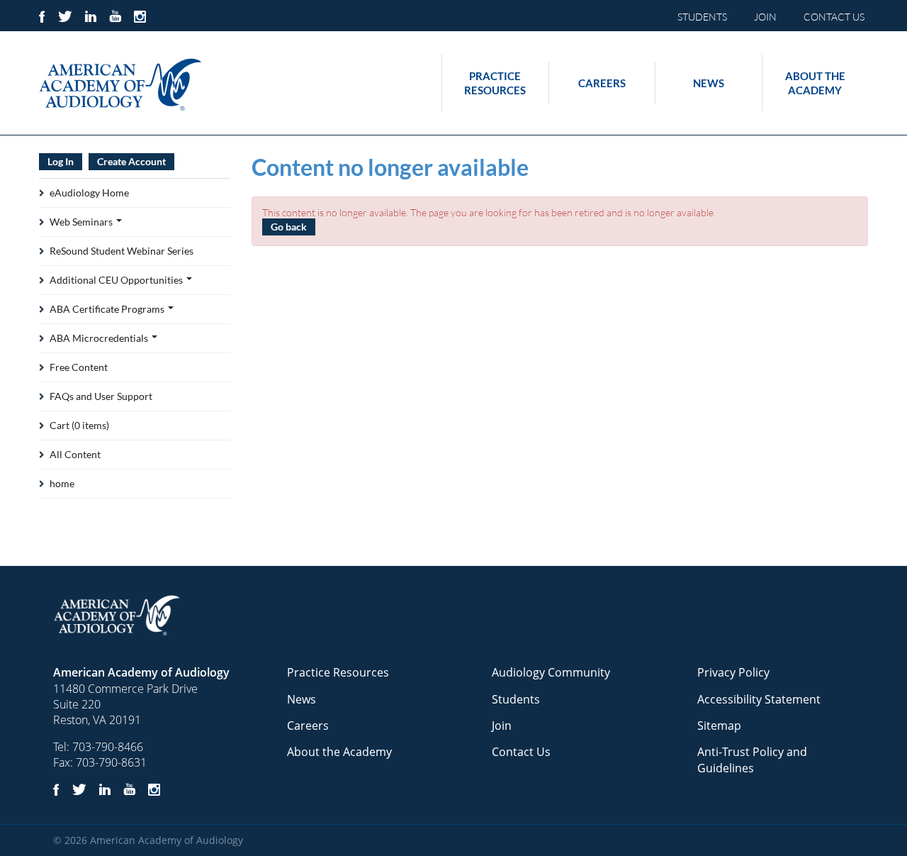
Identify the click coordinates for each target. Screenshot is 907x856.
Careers (602, 83)
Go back (289, 227)
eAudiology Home (89, 193)
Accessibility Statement (759, 699)
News (708, 83)
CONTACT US (834, 17)
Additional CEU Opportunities (117, 280)
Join (502, 725)
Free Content (79, 367)
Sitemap (719, 725)
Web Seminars (82, 222)
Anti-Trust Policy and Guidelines (752, 759)
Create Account (131, 161)
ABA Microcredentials (100, 338)
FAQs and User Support (101, 396)
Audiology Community (551, 672)
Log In (60, 161)
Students (516, 699)
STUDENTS (702, 17)
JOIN (765, 17)
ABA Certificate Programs (108, 309)
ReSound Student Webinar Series (121, 251)
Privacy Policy (733, 672)
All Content (75, 454)
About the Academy (815, 83)
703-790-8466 (107, 747)
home (62, 483)
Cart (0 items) (79, 425)
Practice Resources (495, 83)
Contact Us (521, 752)
